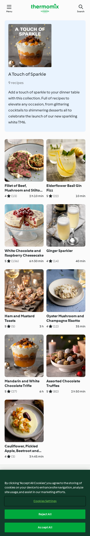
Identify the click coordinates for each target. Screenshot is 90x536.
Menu (9, 11)
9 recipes (16, 83)
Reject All (45, 514)
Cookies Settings (45, 501)
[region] (45, 503)
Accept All (45, 527)
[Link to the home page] (45, 8)
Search (80, 11)
